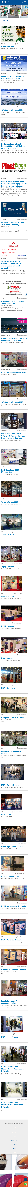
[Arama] (22, 1)
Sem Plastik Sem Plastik (5, 2)
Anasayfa (14, 1128)
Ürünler (14, 1136)
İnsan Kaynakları (14, 1144)
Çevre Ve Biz (14, 1140)
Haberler (14, 1148)
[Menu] (25, 2)
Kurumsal (14, 1132)
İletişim (14, 1152)
